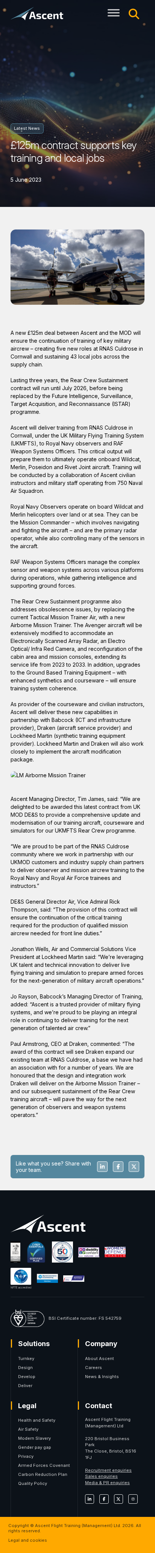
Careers (93, 1367)
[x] (118, 1498)
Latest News (27, 128)
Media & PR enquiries (107, 1482)
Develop (26, 1376)
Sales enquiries (101, 1476)
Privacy (25, 1456)
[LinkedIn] (89, 1498)
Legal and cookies (27, 1540)
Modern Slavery (34, 1438)
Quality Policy (32, 1483)
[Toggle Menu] (114, 13)
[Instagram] (132, 1498)
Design (25, 1367)
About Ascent (99, 1358)
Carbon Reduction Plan (42, 1474)
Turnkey (26, 1358)
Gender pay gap (34, 1447)
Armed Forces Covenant (44, 1465)
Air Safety (28, 1429)
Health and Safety (36, 1420)
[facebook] (103, 1498)
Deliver (25, 1385)
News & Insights (102, 1376)
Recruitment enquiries (108, 1470)
